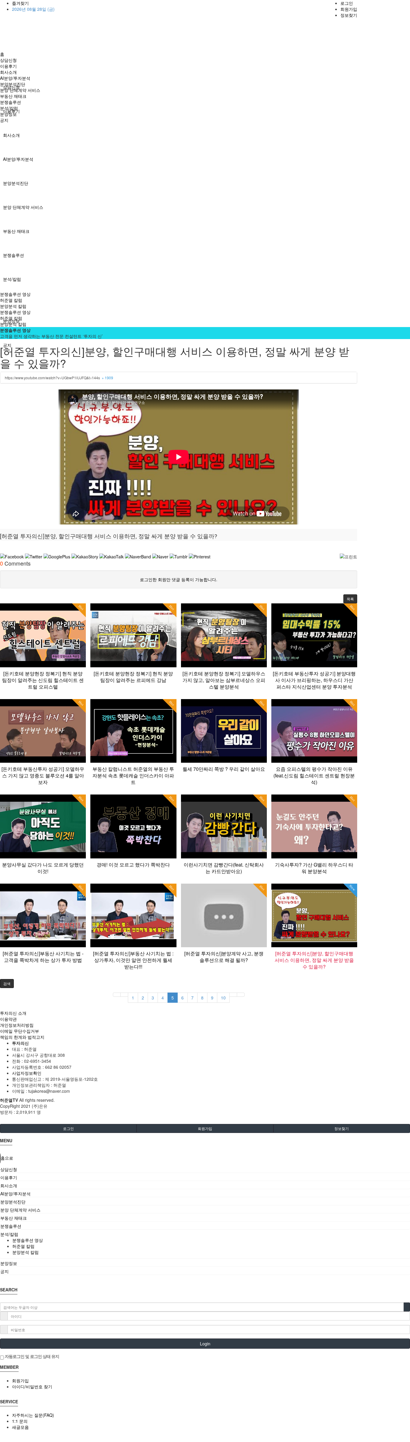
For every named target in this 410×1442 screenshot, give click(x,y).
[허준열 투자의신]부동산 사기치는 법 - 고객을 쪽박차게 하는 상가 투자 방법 (43, 956)
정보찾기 (348, 15)
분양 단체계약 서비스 (23, 207)
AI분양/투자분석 (18, 159)
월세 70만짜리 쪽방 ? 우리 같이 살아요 (223, 768)
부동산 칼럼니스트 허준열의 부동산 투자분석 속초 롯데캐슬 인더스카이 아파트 (133, 775)
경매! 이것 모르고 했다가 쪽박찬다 (133, 864)
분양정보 (8, 114)
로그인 (346, 3)
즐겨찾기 (20, 3)
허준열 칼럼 (11, 300)
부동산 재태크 (16, 231)
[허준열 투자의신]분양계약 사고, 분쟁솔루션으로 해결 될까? (224, 956)
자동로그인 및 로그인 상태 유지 (31, 1356)
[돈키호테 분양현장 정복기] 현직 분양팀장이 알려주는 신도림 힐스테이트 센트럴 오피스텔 (43, 680)
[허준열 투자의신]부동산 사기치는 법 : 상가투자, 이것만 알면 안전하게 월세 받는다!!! (133, 960)
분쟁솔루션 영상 (15, 294)
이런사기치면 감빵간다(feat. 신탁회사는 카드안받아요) (224, 868)
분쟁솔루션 (13, 255)
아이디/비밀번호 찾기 (32, 1386)
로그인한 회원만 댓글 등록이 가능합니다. (178, 579)
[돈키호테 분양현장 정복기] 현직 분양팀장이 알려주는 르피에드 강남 (133, 676)
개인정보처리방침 (17, 1025)
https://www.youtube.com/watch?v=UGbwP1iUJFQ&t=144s (59, 377)
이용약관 (8, 1019)
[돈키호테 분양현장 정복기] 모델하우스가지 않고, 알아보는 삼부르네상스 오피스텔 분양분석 (223, 680)
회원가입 (348, 9)
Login (205, 1344)
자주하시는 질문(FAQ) (33, 1415)
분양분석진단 (15, 183)
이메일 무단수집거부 (19, 1031)
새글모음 (20, 1427)
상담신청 (8, 60)
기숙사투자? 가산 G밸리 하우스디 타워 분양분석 (314, 868)
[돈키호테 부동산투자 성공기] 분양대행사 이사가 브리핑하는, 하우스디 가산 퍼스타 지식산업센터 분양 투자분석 (314, 680)
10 (223, 998)
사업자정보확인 (26, 1073)
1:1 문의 (20, 1421)
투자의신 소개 (13, 1013)
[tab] (205, 1169)
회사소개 (11, 135)
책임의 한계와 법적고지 (22, 1037)
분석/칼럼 (12, 279)
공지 (4, 120)
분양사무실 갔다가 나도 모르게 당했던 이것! (43, 868)
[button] (350, 598)
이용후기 (8, 66)
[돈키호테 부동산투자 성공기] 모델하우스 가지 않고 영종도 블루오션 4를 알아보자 (43, 775)
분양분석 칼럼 (13, 306)
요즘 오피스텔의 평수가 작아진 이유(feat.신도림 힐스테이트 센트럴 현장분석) (314, 775)
